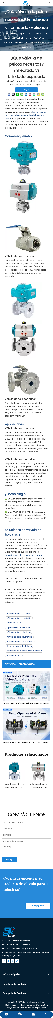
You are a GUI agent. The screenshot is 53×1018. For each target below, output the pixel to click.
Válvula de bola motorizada (20, 641)
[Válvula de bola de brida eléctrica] (23, 318)
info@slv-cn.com (29, 948)
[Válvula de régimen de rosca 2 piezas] (23, 252)
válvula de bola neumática (19, 636)
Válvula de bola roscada (18, 613)
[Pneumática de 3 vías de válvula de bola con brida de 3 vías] (23, 356)
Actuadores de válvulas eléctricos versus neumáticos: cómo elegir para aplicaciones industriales (26, 703)
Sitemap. (40, 1005)
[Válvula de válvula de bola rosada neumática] (23, 213)
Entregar (10, 859)
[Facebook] (4, 961)
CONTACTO (38, 906)
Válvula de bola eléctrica (19, 632)
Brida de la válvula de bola (19, 646)
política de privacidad (37, 1007)
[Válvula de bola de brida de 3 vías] (23, 395)
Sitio (43, 84)
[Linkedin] (8, 961)
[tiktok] (17, 961)
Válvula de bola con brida (19, 618)
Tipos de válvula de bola (18, 627)
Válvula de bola (14, 622)
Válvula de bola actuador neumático (24, 650)
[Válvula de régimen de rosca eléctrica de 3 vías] (23, 175)
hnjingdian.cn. (21, 1007)
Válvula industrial (15, 655)
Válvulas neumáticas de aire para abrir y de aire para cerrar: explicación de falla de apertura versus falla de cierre (26, 742)
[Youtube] (12, 961)
